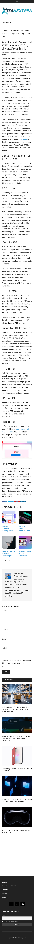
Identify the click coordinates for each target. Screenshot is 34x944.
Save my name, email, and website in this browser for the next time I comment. (16, 663)
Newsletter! (5, 897)
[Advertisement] (17, 855)
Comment (6, 610)
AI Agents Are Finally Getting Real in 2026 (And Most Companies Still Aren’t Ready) (16, 709)
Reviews (11, 560)
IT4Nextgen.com (22, 937)
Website (5, 648)
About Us (4, 882)
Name (5, 630)
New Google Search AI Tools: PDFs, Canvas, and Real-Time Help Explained (16, 739)
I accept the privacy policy (10, 921)
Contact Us (5, 889)
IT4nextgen (17, 11)
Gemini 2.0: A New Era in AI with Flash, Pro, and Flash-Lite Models (17, 801)
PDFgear (24, 139)
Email (4, 639)
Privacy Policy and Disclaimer (10, 886)
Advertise (4, 893)
